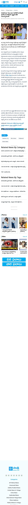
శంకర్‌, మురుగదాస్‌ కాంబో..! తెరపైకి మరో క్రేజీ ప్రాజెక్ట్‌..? (14, 151)
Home (2, 10)
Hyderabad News (14, 495)
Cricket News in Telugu (14, 490)
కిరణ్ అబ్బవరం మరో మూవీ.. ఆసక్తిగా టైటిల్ (13, 196)
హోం (3, 6)
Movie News (5, 141)
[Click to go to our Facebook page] (6, 475)
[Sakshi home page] (14, 469)
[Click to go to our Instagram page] (14, 475)
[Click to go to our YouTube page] (17, 475)
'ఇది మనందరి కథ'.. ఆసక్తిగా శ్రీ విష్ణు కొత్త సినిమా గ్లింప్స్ (13, 166)
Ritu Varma (13, 138)
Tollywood (21, 138)
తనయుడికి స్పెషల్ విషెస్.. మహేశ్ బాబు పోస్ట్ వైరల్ (13, 156)
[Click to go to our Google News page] (22, 475)
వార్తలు (6, 6)
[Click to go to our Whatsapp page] (9, 475)
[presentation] (3, 223)
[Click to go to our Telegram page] (19, 475)
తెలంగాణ (17, 6)
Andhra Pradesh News (14, 488)
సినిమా (22, 6)
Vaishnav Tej (5, 138)
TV (24, 2)
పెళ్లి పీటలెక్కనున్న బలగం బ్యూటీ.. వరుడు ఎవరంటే (13, 161)
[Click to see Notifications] (26, 2)
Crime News (14, 493)
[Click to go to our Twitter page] (11, 475)
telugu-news (9, 10)
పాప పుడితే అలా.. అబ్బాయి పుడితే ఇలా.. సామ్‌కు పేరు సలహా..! (13, 191)
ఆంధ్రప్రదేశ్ (12, 6)
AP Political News (14, 483)
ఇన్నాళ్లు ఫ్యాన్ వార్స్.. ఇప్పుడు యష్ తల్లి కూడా (13, 202)
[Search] (19, 2)
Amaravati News (14, 485)
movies (16, 10)
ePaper (16, 2)
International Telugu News (14, 498)
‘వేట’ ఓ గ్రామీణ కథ (14, 172)
